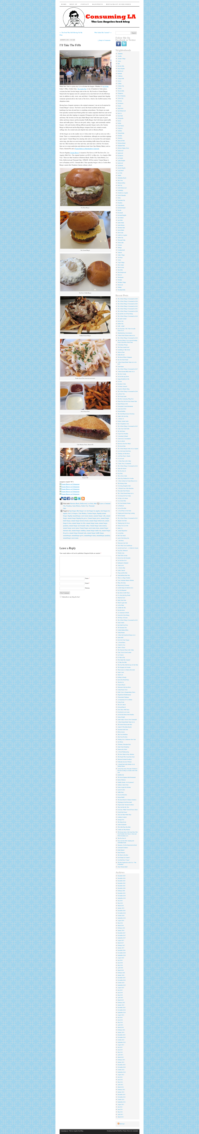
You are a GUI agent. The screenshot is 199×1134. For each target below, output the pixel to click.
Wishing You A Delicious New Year (127, 739)
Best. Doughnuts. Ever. (123, 423)
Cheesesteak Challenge (123, 697)
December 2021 (121, 885)
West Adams (121, 265)
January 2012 (121, 1092)
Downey (120, 101)
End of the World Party (123, 680)
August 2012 (121, 1074)
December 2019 (121, 893)
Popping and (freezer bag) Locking (126, 513)
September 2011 (122, 1102)
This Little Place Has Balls (124, 827)
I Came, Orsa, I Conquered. (124, 463)
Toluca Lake (121, 242)
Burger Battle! (121, 797)
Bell (119, 63)
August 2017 (121, 940)
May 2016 (120, 965)
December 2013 (121, 1035)
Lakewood (120, 163)
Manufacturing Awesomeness (125, 333)
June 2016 (120, 963)
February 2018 (121, 928)
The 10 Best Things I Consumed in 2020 (128, 311)
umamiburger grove (77, 535)
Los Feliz (90, 503)
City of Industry (122, 96)
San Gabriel (120, 217)
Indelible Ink (121, 775)
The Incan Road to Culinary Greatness (127, 799)
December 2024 (121, 878)
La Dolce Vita (121, 394)
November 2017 (122, 935)
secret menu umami (87, 516)
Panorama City (121, 200)
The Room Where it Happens (125, 357)
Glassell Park (121, 133)
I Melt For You (121, 645)
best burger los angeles (93, 511)
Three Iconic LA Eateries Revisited (126, 670)
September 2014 (122, 1012)
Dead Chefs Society (122, 555)
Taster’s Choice (121, 647)
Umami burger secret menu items (89, 528)
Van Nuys (120, 257)
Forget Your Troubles (123, 433)
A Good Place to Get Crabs (124, 510)
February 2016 (121, 972)
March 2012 (121, 1087)
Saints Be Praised (122, 468)
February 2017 (121, 945)
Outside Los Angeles (123, 193)
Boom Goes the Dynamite (124, 558)
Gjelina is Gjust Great (123, 785)
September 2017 (122, 938)
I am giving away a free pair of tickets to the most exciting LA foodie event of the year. (127, 770)
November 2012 (122, 1067)
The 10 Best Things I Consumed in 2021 (128, 308)
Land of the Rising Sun (123, 538)
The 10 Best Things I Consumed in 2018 (128, 338)
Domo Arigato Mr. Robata (124, 787)
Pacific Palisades (122, 195)
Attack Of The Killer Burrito (125, 727)
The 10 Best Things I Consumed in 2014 (128, 466)
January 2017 (121, 948)
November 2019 (122, 895)
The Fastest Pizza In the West (125, 724)
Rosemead (120, 212)
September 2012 (122, 1072)
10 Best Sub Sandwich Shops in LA (126, 635)
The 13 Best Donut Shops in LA (126, 493)
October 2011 (121, 1099)
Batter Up (120, 528)
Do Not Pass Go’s (122, 560)
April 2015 (120, 997)
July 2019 (120, 900)
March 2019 (121, 905)
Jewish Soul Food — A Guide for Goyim (128, 548)
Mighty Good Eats (122, 520)
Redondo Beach (121, 208)
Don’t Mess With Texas (123, 709)
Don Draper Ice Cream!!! (124, 857)
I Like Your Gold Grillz (123, 428)
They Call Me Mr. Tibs (123, 807)
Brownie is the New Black (124, 443)
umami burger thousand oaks (77, 533)
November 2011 (122, 1097)
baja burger (72, 511)
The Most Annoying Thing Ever (125, 399)
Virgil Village (121, 262)
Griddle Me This (122, 607)
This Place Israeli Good (123, 347)
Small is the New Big (123, 416)
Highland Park (121, 145)
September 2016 (122, 955)
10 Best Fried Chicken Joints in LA (126, 335)
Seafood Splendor (122, 824)
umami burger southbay (79, 530)
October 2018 (121, 915)
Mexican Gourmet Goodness (125, 759)
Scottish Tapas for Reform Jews (125, 588)
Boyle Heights (121, 68)
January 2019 (121, 908)
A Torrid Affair (121, 568)
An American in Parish (123, 612)
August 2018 (121, 920)
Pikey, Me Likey (122, 583)
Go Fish (120, 381)
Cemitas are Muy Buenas (124, 829)
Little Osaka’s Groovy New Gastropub (127, 719)
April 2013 (120, 1054)
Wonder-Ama (121, 553)
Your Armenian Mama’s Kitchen (126, 580)
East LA (120, 113)
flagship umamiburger (74, 516)
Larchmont (120, 165)
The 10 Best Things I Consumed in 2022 (128, 306)
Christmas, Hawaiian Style (124, 744)
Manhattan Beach (122, 178)
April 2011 (120, 1114)
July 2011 (120, 1107)
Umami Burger (74, 153)
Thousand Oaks (121, 240)
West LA (120, 275)
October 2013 (121, 1040)
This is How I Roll (122, 476)
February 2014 (121, 1030)
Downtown (120, 103)
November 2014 (122, 1010)
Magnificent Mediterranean (124, 694)
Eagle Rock (120, 108)
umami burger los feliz (79, 523)
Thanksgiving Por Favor (124, 523)
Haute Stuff (120, 637)
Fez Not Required (122, 590)
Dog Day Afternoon (123, 550)
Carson (119, 81)
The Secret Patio (122, 446)
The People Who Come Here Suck (126, 757)
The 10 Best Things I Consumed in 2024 (128, 301)
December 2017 (121, 933)
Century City (121, 86)
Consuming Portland (123, 436)
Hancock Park (121, 140)
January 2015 (121, 1005)
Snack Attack (121, 622)
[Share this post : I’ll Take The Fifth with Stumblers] (75, 500)
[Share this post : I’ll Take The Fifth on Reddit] (72, 500)
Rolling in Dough (122, 677)
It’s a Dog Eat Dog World (124, 595)
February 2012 (121, 1089)
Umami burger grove (94, 518)
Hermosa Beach (74, 503)
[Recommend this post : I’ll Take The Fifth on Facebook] (68, 500)
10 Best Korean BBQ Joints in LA (126, 371)
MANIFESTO (97, 4)
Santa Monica (76, 506)
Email (87, 583)
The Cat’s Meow (122, 704)
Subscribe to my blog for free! (71, 597)
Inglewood (120, 153)
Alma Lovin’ (121, 565)
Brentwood (120, 71)
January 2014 (121, 1032)
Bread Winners (121, 852)
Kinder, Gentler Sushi (123, 421)
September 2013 (122, 1042)
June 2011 (120, 1109)
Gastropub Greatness (123, 847)
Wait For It (120, 675)
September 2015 (122, 985)
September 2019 (122, 898)
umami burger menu (92, 523)
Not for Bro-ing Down (123, 376)
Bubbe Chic (120, 323)
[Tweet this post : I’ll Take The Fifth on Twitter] (79, 500)
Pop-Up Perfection (122, 794)
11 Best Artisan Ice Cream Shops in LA (127, 481)
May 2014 (120, 1022)
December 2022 (121, 883)
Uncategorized (121, 250)
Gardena (120, 130)
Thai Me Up (121, 682)
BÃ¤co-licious (121, 732)
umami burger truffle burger (95, 533)
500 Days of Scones (123, 617)
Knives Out (120, 321)
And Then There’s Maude (124, 456)
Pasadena (69, 506)
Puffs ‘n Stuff (121, 326)
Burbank (120, 73)
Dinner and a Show (122, 749)
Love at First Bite (122, 508)
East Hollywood (122, 111)
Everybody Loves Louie (123, 712)
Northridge (120, 190)
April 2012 (120, 1084)
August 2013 (121, 1045)
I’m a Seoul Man (122, 501)
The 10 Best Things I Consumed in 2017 (128, 369)
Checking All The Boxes (124, 453)
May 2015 (120, 995)
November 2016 (122, 953)
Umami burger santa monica (98, 526)
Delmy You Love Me (123, 525)
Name (87, 578)
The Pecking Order (122, 483)
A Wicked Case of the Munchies (126, 488)
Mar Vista (120, 180)
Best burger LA (81, 511)
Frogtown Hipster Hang (123, 389)
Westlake (120, 280)
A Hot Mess (121, 540)
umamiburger (67, 535)
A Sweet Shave (121, 642)
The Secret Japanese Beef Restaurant (127, 777)
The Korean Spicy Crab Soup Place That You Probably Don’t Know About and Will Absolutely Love (128, 834)
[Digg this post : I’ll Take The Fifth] (65, 500)
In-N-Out (105, 86)
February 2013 (121, 1059)
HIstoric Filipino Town (123, 148)
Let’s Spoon (121, 655)
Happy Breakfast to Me (123, 379)
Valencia (120, 252)
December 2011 (121, 1094)
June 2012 (120, 1079)
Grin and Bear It (122, 707)
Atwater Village (121, 58)
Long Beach (121, 170)
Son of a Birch (121, 441)
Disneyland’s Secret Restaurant (125, 406)
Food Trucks (121, 125)
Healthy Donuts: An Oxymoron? (126, 782)
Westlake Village (122, 282)
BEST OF (73, 4)
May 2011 (120, 1112)
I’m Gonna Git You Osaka (124, 496)
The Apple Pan (81, 89)
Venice (119, 260)
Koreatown (120, 155)
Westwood (120, 285)
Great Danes (121, 366)
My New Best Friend (123, 359)
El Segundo (120, 118)
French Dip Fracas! (122, 812)
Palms (119, 198)
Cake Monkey (82, 513)
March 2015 (121, 1000)
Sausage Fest (121, 819)
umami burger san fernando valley (79, 526)
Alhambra (120, 53)
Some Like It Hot (122, 409)
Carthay (119, 83)
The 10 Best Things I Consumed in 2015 (128, 426)
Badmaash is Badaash (123, 563)
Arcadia (119, 56)
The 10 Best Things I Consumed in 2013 (128, 518)
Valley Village (121, 255)
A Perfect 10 (121, 419)
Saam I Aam (121, 672)
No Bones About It (122, 386)
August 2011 (121, 1104)
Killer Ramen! (121, 850)
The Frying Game (122, 396)
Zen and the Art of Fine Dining (125, 313)
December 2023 (121, 880)
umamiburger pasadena (103, 535)
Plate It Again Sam (122, 602)
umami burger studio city (93, 530)
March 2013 (121, 1057)
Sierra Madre (121, 230)
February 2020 (121, 890)
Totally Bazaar (121, 632)
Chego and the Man (122, 573)
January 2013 (121, 1062)
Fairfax (119, 123)
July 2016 (120, 960)
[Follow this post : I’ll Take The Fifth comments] (83, 500)
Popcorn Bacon (121, 684)
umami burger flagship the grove (77, 518)
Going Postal (121, 702)
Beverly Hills (121, 66)
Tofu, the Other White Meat (124, 814)
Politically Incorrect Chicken (125, 762)
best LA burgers (73, 513)
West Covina (121, 267)
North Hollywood (122, 188)
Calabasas (120, 76)
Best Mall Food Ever (123, 625)
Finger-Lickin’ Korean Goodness (126, 804)
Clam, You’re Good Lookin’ (125, 652)
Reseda (119, 210)
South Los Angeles (122, 235)
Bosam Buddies (121, 411)
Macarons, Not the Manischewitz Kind (127, 845)
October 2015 (121, 982)
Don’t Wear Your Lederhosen (125, 545)
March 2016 (121, 970)
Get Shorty (120, 742)
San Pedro (120, 220)
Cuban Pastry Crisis (122, 689)
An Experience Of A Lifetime (125, 699)
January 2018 (121, 930)
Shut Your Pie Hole (122, 737)
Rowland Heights (122, 215)
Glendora (120, 138)
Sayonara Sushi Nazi (123, 729)
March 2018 (121, 925)
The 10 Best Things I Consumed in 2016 (128, 391)
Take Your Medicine (123, 734)
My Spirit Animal (122, 318)
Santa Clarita (121, 222)
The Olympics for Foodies (124, 667)
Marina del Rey (121, 183)
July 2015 (120, 990)
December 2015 (121, 977)
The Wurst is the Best (123, 855)
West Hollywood (122, 272)
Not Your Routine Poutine (124, 503)
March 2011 (121, 1117)
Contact (85, 4)
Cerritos (120, 88)
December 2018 (121, 910)
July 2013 (120, 1047)
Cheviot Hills (121, 91)
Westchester (120, 277)
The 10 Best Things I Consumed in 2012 (128, 620)
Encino (119, 121)
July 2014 (120, 1017)
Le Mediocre (121, 506)
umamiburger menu (90, 535)
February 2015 (121, 1002)
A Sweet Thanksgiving (123, 752)
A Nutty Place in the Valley (124, 461)
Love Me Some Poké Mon (124, 451)
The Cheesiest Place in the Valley (126, 650)
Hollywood (83, 503)
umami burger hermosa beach (80, 521)
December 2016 (121, 950)
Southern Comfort (122, 817)
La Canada (120, 158)
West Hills (120, 270)
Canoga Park (121, 78)
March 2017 (121, 943)
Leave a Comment (105, 503)
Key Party (120, 473)
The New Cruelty (122, 374)
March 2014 (121, 1027)
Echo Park (120, 116)
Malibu (119, 175)
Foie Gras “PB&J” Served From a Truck (128, 809)
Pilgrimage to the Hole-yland (125, 802)
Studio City (84, 506)
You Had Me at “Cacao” (124, 860)
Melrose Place (121, 352)
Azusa (119, 61)
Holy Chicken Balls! (123, 867)
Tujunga (120, 247)
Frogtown (120, 128)
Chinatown (120, 93)
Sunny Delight (121, 717)
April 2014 (120, 1025)
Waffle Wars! (121, 792)
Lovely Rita (120, 533)
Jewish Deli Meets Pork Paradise (126, 714)
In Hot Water (121, 605)
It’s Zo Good (121, 458)
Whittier (120, 287)
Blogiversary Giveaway (123, 585)
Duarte (119, 106)
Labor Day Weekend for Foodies (126, 478)
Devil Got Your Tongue (123, 640)
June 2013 (120, 1050)
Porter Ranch (121, 205)
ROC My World (122, 535)
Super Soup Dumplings (123, 747)
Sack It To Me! (121, 790)
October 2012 (121, 1069)
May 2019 (120, 903)
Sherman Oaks (121, 227)
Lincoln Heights (122, 168)
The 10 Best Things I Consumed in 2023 (128, 304)
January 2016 (121, 975)
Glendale (120, 135)
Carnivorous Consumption (124, 438)
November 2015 (122, 980)
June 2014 (120, 1020)
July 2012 (120, 1077)
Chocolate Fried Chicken (124, 491)
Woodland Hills (121, 290)
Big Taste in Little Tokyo (124, 593)
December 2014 (121, 1007)
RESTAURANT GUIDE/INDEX (118, 4)
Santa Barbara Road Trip (124, 575)
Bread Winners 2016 (123, 404)
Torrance (120, 245)
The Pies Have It (122, 471)
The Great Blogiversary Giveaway (126, 414)
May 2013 (120, 1052)
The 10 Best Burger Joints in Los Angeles (128, 448)
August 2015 (121, 987)
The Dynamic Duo (122, 627)
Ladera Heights (121, 160)
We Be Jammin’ (121, 515)
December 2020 (121, 888)
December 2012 (121, 1064)
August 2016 (121, 958)
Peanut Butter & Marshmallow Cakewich (87, 149)
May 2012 (120, 1082)
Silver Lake (120, 232)
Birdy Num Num (122, 600)
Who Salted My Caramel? (102, 32)
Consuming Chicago (123, 345)
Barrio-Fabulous (122, 780)
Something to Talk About (124, 350)
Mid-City (120, 185)
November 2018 (122, 913)
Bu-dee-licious (121, 610)
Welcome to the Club (123, 543)
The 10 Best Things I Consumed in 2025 (128, 299)
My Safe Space (121, 431)
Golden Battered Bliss (123, 630)
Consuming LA (64, 1131)
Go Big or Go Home (123, 498)
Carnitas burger (91, 513)
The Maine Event (122, 822)
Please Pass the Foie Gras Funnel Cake (127, 401)
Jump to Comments (104, 40)
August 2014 (121, 1015)
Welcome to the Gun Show (124, 687)
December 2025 (121, 875)
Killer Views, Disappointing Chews (126, 692)
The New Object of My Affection (126, 754)
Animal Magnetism (122, 530)
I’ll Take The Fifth (70, 45)
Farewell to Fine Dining (123, 615)
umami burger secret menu (71, 528)
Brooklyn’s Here (122, 384)
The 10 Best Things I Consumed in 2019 (128, 316)
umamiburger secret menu (70, 538)
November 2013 (122, 1037)
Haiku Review (121, 354)
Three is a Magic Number (124, 578)
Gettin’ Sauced (121, 570)
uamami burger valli (99, 516)
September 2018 (122, 918)
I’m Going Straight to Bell (124, 486)
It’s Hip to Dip (121, 657)
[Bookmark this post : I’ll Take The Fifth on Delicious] (61, 500)
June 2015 (120, 992)
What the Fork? (121, 597)
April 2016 (120, 967)
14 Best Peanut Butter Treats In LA (126, 722)
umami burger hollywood (96, 521)
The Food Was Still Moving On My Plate (128, 665)
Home (63, 4)
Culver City (120, 98)
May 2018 (120, 923)
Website (87, 588)
